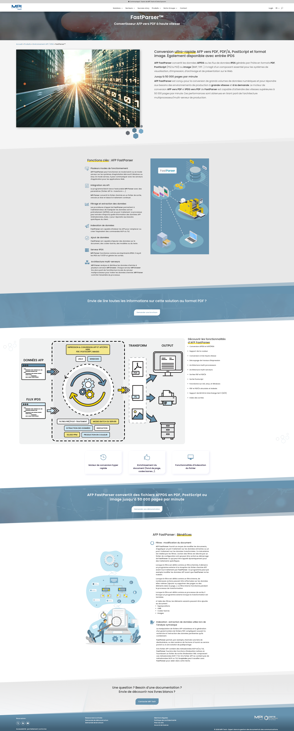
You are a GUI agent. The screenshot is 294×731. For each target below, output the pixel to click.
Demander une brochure (147, 312)
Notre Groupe (169, 8)
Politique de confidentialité (165, 720)
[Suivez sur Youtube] (28, 723)
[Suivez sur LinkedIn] (23, 723)
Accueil (19, 44)
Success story (143, 8)
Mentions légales (161, 718)
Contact (183, 8)
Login (271, 8)
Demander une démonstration (147, 509)
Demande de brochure (94, 723)
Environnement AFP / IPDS (43, 44)
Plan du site (159, 723)
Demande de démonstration (96, 720)
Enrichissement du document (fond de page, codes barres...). (147, 468)
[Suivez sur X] (18, 723)
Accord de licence (161, 725)
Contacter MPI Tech (147, 701)
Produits (155, 8)
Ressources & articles (93, 718)
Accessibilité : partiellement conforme (31, 729)
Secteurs (129, 8)
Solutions (117, 8)
